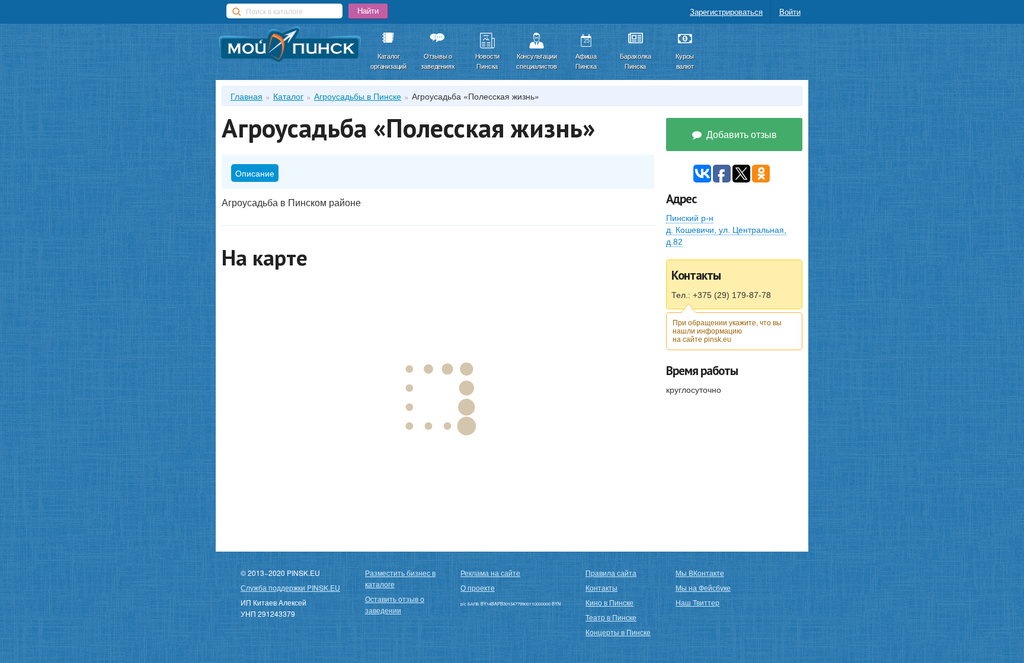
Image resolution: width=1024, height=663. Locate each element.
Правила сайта (610, 573)
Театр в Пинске (610, 617)
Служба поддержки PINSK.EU (290, 587)
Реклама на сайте (490, 573)
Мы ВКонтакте (700, 573)
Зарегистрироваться (726, 11)
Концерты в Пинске (618, 632)
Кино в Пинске (609, 602)
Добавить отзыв (740, 134)
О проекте (477, 587)
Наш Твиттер (697, 602)
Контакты (601, 587)
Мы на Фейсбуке (703, 587)
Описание (254, 173)
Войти (790, 11)
